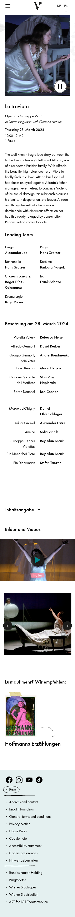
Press (12, 789)
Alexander (16, 252)
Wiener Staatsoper (22, 887)
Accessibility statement (25, 845)
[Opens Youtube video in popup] (37, 560)
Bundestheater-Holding (25, 872)
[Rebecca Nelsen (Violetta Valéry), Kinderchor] (37, 623)
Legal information (21, 809)
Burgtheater (17, 879)
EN (66, 6)
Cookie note (18, 838)
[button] (7, 625)
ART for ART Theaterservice (28, 901)
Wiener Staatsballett (23, 894)
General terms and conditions (30, 816)
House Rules (18, 831)
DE (59, 6)
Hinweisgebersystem (24, 860)
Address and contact (23, 801)
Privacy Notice (19, 823)
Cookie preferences (23, 853)
